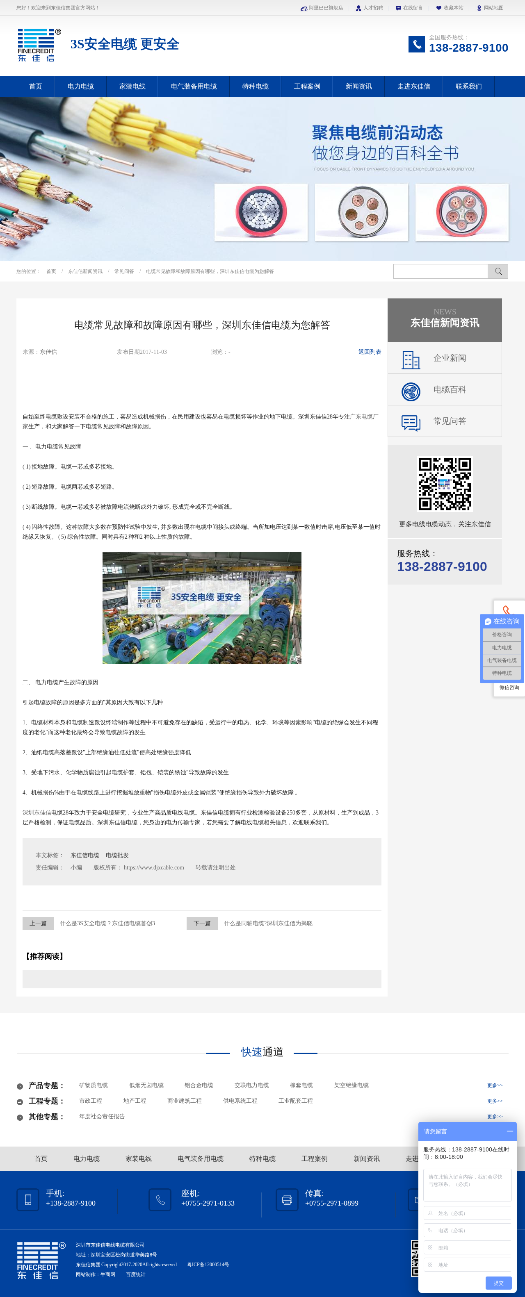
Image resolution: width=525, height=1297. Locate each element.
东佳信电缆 (86, 855)
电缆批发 (117, 855)
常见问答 (124, 271)
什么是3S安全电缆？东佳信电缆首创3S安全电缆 (120, 923)
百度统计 (136, 1274)
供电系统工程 (240, 1101)
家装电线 (132, 86)
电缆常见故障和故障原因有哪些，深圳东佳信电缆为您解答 (210, 271)
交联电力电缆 (252, 1085)
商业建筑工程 (184, 1101)
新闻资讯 (359, 86)
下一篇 (202, 923)
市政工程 (90, 1101)
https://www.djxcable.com (154, 868)
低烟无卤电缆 (146, 1085)
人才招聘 (373, 8)
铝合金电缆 (199, 1085)
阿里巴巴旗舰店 (326, 8)
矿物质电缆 (93, 1085)
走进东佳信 (413, 86)
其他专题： (47, 1117)
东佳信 (48, 352)
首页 (35, 86)
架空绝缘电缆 (351, 1085)
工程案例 (307, 86)
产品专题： (47, 1085)
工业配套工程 (295, 1101)
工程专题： (47, 1101)
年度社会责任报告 (102, 1116)
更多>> (495, 1085)
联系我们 (469, 86)
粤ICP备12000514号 (208, 1264)
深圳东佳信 (37, 813)
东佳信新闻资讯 (86, 271)
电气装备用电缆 (194, 86)
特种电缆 (255, 86)
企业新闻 (450, 357)
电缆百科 (450, 389)
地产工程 (134, 1101)
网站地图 (494, 8)
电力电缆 (81, 86)
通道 (262, 1052)
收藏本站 (453, 8)
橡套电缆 (301, 1085)
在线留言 (413, 8)
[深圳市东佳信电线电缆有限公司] (39, 63)
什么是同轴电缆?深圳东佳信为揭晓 (268, 923)
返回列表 (369, 352)
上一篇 (38, 923)
